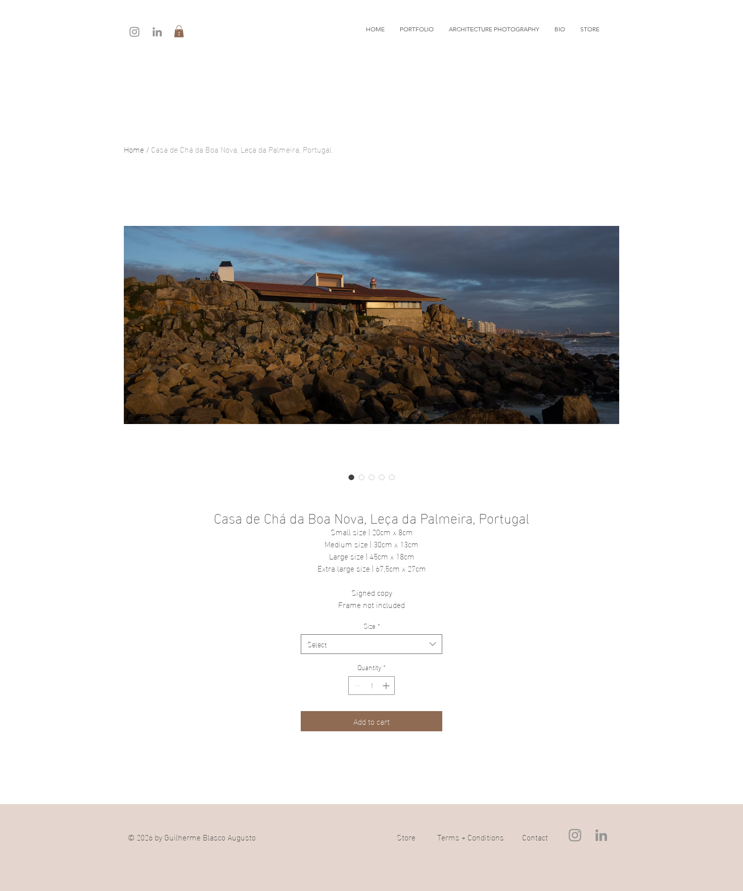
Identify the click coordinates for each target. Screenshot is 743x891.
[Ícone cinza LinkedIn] (157, 31)
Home (134, 149)
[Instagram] (134, 31)
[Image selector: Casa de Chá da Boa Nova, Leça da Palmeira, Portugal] (351, 477)
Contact (535, 836)
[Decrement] (356, 685)
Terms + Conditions (470, 836)
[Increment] (387, 685)
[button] (179, 31)
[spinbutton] (371, 685)
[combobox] (371, 644)
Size (371, 626)
